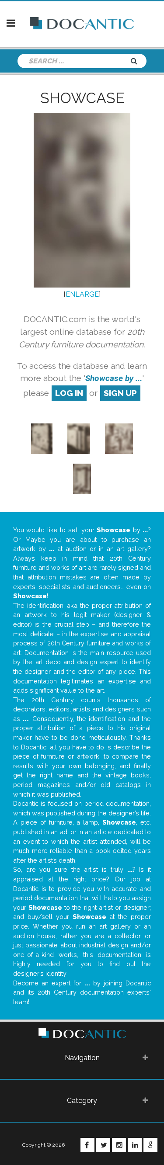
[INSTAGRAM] (119, 1145)
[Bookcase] (119, 438)
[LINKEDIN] (135, 1145)
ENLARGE (82, 294)
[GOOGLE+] (150, 1145)
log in (69, 393)
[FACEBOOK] (87, 1145)
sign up (120, 393)
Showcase (82, 98)
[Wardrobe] (42, 438)
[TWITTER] (103, 1145)
